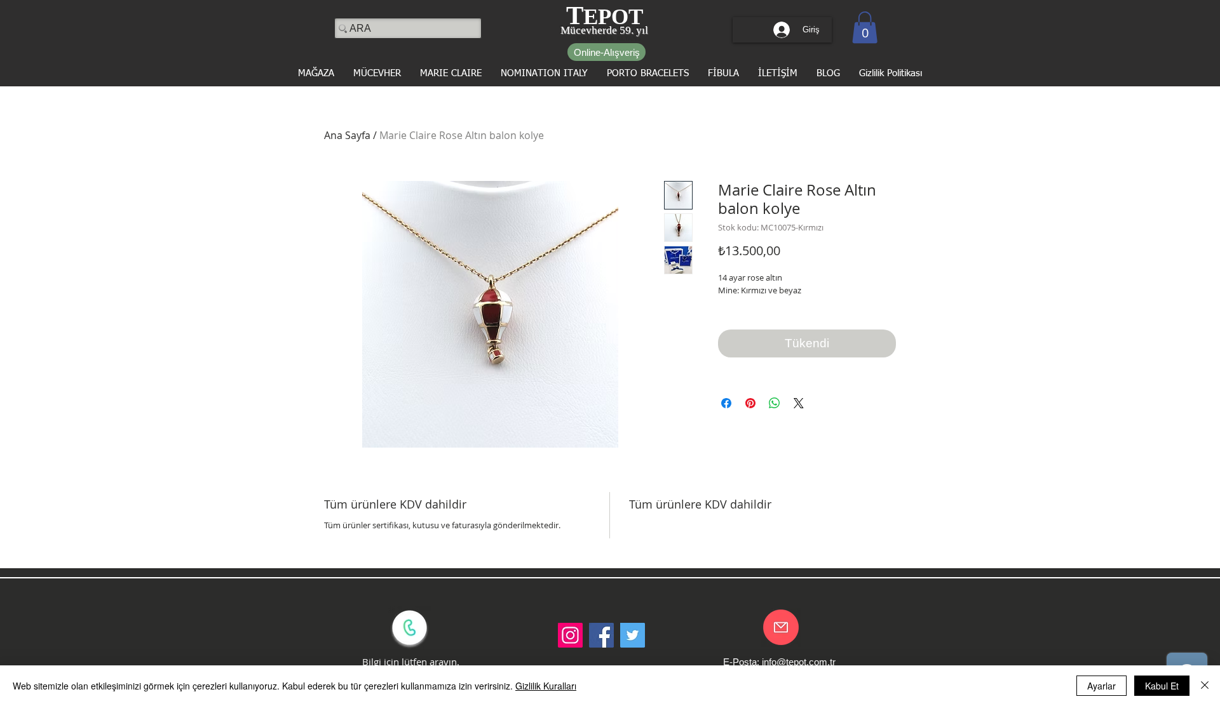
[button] (864, 27)
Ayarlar (1101, 685)
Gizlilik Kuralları (545, 685)
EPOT (613, 16)
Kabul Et (1162, 685)
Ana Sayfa (347, 135)
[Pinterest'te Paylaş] (750, 403)
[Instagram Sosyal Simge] (570, 635)
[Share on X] (798, 403)
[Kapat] (1204, 686)
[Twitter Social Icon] (632, 635)
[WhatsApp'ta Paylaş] (774, 403)
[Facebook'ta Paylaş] (726, 403)
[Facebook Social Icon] (601, 635)
